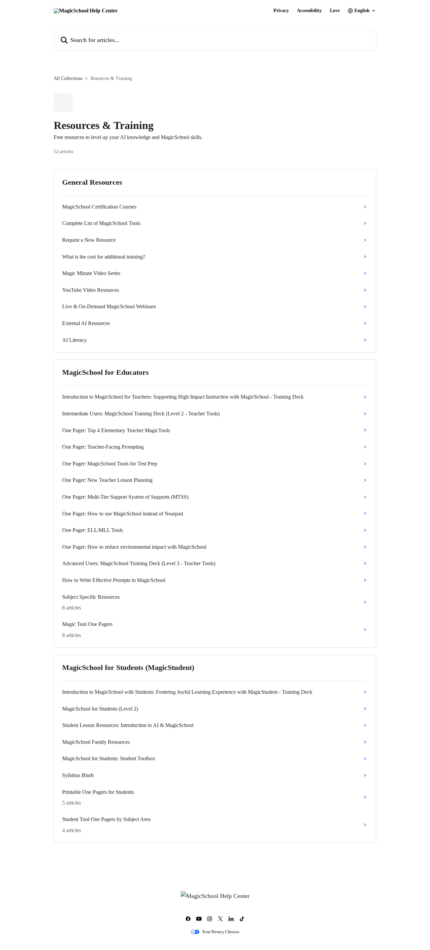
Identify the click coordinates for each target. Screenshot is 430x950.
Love (335, 10)
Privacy (281, 10)
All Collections (68, 78)
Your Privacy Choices (220, 932)
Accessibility (309, 10)
